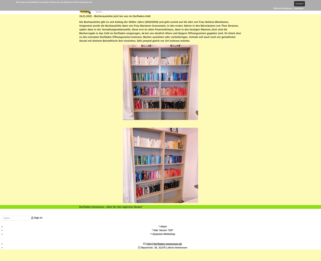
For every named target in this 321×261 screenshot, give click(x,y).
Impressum (298, 8)
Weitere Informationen (283, 8)
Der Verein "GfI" (163, 230)
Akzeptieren (299, 4)
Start (164, 226)
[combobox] (108, 12)
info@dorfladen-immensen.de (164, 243)
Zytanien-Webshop (164, 234)
